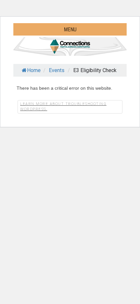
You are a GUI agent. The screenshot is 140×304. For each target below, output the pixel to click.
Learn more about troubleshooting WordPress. (63, 107)
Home (34, 70)
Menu (70, 29)
